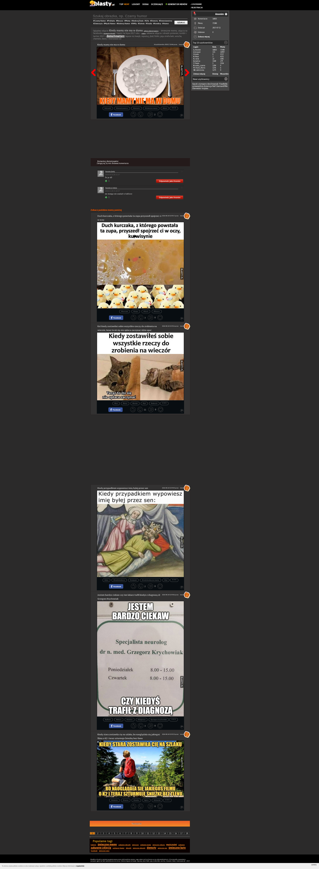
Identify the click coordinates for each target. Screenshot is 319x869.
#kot (116, 403)
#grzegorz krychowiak (159, 720)
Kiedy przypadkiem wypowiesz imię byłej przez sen (122, 488)
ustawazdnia (197, 86)
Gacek (195, 84)
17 (181, 833)
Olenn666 (196, 88)
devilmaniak (212, 84)
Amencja (208, 86)
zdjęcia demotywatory (151, 31)
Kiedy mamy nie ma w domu (111, 44)
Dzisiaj (215, 74)
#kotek (135, 403)
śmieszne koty (177, 847)
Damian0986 (222, 86)
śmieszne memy (107, 844)
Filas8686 (223, 84)
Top (124, 4)
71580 (214, 23)
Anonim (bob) (110, 171)
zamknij (314, 865)
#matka (136, 800)
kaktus (197, 61)
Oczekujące (157, 4)
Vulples (204, 88)
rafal (197, 59)
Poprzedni (94, 66)
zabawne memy (145, 845)
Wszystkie (224, 74)
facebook (94, 851)
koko (197, 54)
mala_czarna (200, 66)
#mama (125, 800)
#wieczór (154, 403)
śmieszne (135, 845)
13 (159, 833)
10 (142, 833)
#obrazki (108, 108)
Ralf (214, 86)
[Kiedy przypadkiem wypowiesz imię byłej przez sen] (140, 533)
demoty (151, 847)
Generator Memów (177, 4)
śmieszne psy (162, 848)
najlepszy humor (118, 848)
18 (187, 833)
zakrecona (200, 70)
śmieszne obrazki (109, 33)
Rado (197, 63)
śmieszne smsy (104, 851)
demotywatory (116, 36)
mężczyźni (171, 844)
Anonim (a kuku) (111, 188)
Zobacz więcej (204, 37)
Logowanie (196, 4)
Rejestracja (197, 8)
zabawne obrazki (124, 845)
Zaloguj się (101, 163)
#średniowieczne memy (150, 580)
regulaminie (80, 866)
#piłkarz (108, 720)
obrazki (128, 848)
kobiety (93, 845)
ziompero (202, 84)
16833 (214, 19)
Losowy (136, 4)
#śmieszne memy (151, 108)
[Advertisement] (140, 138)
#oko (106, 580)
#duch (146, 311)
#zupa (135, 311)
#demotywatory (122, 108)
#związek (133, 580)
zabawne (181, 845)
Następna (186, 66)
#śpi (144, 403)
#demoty (136, 108)
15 (170, 833)
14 (165, 833)
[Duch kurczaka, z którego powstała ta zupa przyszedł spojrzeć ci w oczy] (140, 265)
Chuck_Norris (200, 68)
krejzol (197, 52)
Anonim (198, 50)
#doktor (130, 720)
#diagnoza (141, 720)
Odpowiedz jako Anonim (169, 181)
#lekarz (118, 720)
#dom (165, 108)
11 (148, 833)
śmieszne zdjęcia (159, 845)
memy (144, 33)
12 (154, 833)
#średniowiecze (119, 580)
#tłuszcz (157, 311)
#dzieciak (157, 800)
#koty (125, 403)
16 (176, 833)
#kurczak (124, 311)
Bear (197, 57)
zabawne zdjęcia (101, 847)
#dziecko (114, 800)
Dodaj (145, 4)
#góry (146, 800)
